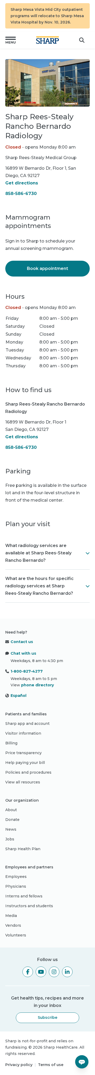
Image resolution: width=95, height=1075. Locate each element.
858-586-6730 (21, 193)
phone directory (37, 685)
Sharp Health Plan (22, 848)
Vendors (13, 925)
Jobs (9, 839)
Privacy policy (18, 1064)
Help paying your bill (25, 762)
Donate (12, 819)
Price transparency (23, 752)
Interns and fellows (23, 896)
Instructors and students (29, 905)
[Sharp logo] (47, 40)
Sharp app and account (27, 723)
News (10, 829)
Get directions (21, 182)
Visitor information (23, 733)
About (11, 809)
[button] (10, 40)
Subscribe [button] (47, 1017)
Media (11, 915)
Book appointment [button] (47, 268)
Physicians (15, 886)
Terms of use (50, 1064)
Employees (16, 876)
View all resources (22, 782)
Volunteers (15, 935)
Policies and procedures (28, 772)
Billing (11, 743)
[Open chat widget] (81, 1061)
